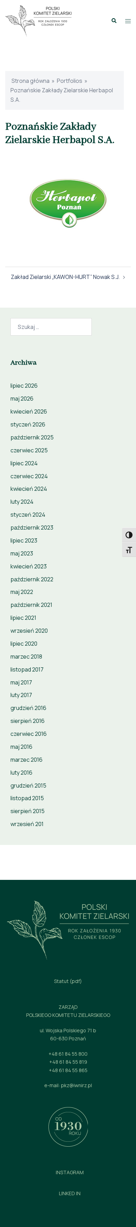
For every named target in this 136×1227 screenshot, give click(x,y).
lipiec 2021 (23, 618)
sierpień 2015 (27, 811)
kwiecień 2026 (28, 411)
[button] (113, 21)
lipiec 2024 (24, 463)
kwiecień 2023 (28, 566)
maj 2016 (21, 747)
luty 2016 (21, 772)
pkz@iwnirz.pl (76, 1085)
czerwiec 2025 (29, 450)
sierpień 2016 (27, 721)
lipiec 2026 (24, 385)
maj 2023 (21, 553)
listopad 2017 (27, 669)
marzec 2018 (26, 656)
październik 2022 (31, 579)
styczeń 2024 (27, 514)
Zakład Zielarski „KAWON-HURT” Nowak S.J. (65, 277)
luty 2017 (21, 695)
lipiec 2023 (23, 540)
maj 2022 (21, 592)
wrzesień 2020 (29, 630)
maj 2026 (21, 398)
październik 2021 (31, 605)
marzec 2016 (26, 759)
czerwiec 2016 (28, 734)
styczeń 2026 (27, 424)
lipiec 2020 (23, 643)
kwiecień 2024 (28, 489)
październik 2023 (31, 527)
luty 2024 (21, 501)
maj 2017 (21, 682)
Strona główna (31, 81)
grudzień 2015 (28, 785)
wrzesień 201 (27, 824)
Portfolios (69, 81)
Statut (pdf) (68, 981)
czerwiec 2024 (29, 476)
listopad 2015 (27, 798)
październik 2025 (32, 437)
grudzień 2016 (28, 708)
